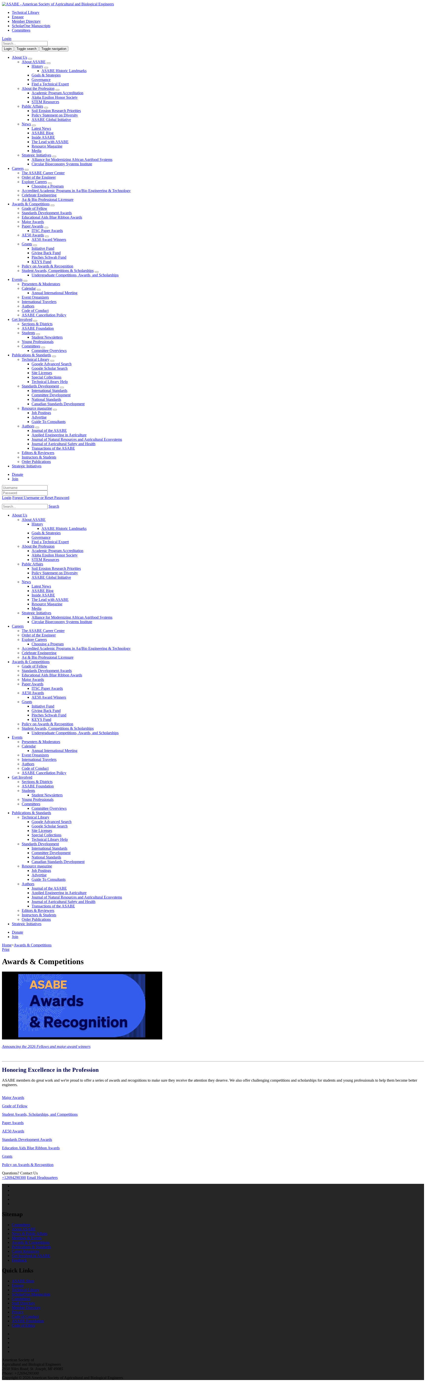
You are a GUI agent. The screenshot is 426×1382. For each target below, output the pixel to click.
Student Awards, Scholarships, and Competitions (40, 1114)
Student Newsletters (47, 337)
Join (15, 479)
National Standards (46, 399)
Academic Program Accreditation (57, 93)
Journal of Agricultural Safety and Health (63, 444)
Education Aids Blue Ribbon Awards (31, 1148)
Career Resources (25, 1251)
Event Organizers (35, 297)
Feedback (19, 1260)
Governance (41, 79)
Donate (17, 474)
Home (7, 945)
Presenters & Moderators (41, 284)
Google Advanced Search (51, 364)
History (37, 66)
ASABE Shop (23, 1281)
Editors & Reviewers (38, 453)
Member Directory (26, 21)
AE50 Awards (33, 235)
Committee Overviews (49, 350)
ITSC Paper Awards (47, 231)
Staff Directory (23, 1303)
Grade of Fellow (34, 208)
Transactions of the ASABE (53, 448)
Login (6, 39)
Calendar (29, 288)
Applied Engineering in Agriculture (59, 435)
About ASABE (34, 62)
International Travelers (39, 302)
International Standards (49, 390)
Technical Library (25, 12)
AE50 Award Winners (49, 239)
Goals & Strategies (46, 75)
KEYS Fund (41, 262)
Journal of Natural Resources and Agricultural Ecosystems (77, 439)
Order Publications (36, 462)
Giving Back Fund (46, 253)
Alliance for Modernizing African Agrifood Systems (72, 159)
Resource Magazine (47, 146)
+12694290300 (14, 1177)
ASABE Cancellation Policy (44, 315)
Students (28, 333)
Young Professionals (37, 342)
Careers (18, 168)
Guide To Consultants (49, 422)
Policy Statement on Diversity (55, 115)
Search (54, 506)
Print (5, 949)
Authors (28, 306)
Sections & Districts (37, 324)
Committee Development (51, 395)
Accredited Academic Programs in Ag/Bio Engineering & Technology (76, 191)
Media (36, 151)
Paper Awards (32, 226)
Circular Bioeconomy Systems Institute (62, 164)
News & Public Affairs (29, 1233)
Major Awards (33, 222)
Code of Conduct (35, 310)
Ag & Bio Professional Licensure (47, 199)
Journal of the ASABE (49, 430)
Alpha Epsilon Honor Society (55, 97)
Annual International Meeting (54, 293)
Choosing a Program (48, 186)
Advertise (39, 417)
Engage (18, 17)
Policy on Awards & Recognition (47, 266)
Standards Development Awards (47, 213)
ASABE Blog (42, 133)
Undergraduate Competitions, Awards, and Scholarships (75, 275)
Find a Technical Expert (50, 84)
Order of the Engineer (39, 177)
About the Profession (38, 88)
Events (17, 279)
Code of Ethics (23, 1325)
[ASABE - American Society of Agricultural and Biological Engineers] (58, 4)
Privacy (18, 1312)
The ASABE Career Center (43, 173)
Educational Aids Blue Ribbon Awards (52, 217)
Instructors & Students (39, 457)
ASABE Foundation (38, 328)
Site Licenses (42, 373)
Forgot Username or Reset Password (40, 498)
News (26, 124)
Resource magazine (37, 408)
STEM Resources (45, 102)
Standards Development (40, 386)
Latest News (41, 128)
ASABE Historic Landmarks (64, 71)
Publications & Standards (31, 355)
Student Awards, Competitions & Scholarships (58, 271)
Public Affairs (32, 106)
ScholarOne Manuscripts (31, 26)
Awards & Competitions (31, 204)
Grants (27, 244)
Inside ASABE (43, 137)
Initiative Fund (43, 248)
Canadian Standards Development (58, 404)
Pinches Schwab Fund (49, 257)
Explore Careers (34, 182)
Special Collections (46, 377)
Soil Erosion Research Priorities (56, 111)
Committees (21, 30)
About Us (19, 57)
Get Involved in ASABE (31, 1256)
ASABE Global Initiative (51, 119)
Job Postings (41, 413)
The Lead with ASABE (50, 142)
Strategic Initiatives (36, 155)
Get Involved (22, 319)
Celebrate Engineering (39, 195)
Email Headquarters (42, 1177)
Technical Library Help (50, 382)
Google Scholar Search (50, 368)
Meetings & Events (27, 1238)
